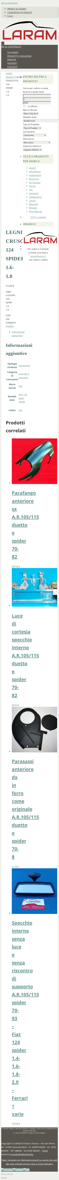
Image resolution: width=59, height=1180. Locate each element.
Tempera (38, 1173)
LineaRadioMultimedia (21, 1154)
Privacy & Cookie (16, 8)
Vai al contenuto (9, 3)
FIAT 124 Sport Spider (23, 398)
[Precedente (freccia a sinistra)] (2, 1177)
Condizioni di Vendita (19, 12)
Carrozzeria (24, 365)
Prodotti (11, 77)
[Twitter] (18, 1169)
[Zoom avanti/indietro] (2, 1174)
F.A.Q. (10, 15)
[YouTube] (7, 1169)
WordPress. (49, 1173)
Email (45, 1150)
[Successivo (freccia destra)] (5, 1177)
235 (20, 410)
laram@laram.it (38, 256)
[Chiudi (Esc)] (11, 1174)
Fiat (20, 386)
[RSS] (26, 1169)
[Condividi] (8, 1174)
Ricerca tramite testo (33, 91)
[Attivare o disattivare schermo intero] (5, 1174)
